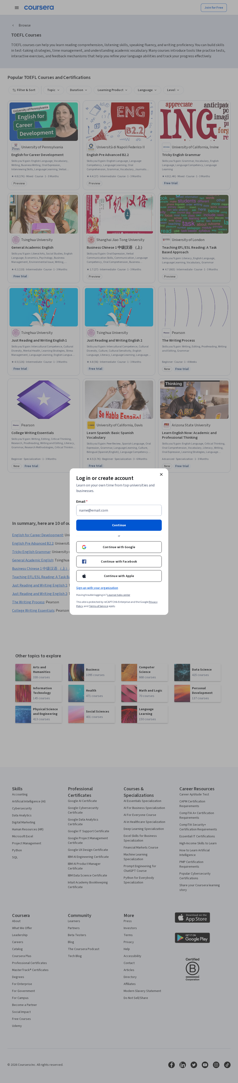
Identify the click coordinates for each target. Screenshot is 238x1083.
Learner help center (118, 595)
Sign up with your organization (97, 587)
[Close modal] (161, 474)
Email (82, 501)
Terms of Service (98, 606)
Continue (119, 525)
